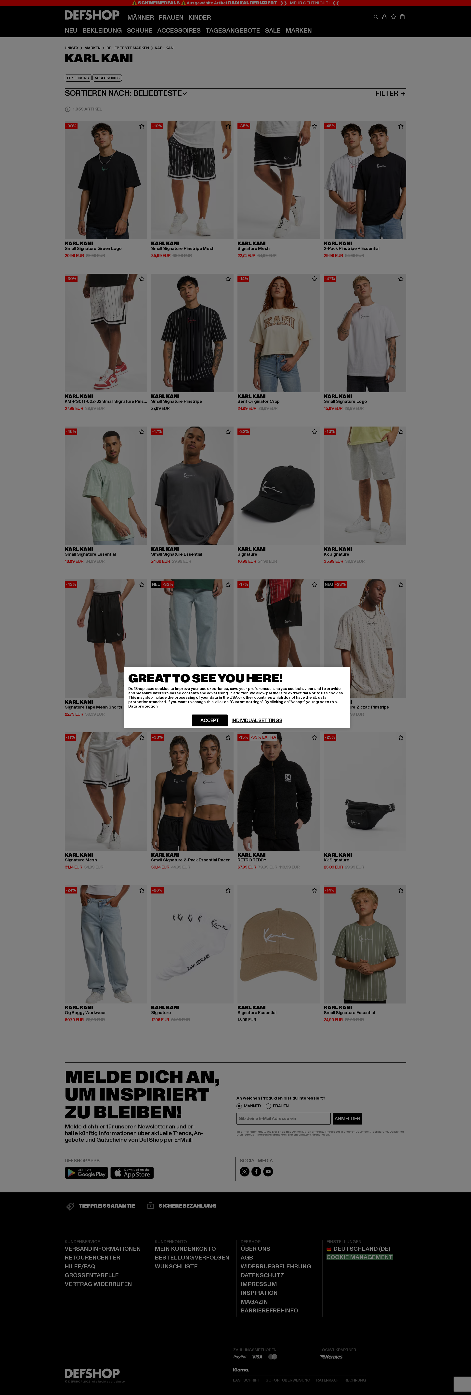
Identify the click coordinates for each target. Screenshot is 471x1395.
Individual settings (257, 720)
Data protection (143, 706)
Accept (209, 720)
